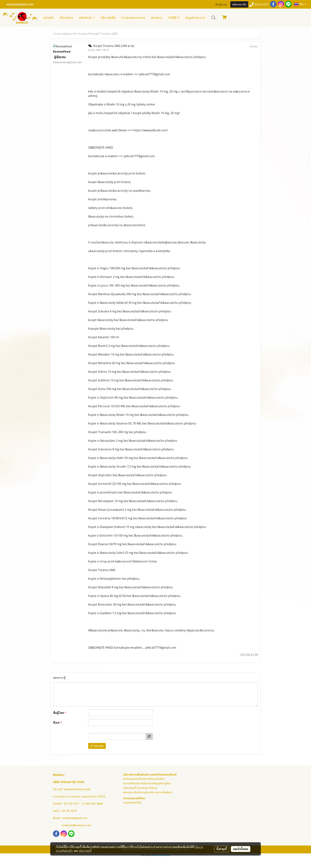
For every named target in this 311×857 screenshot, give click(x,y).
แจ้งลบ (253, 46)
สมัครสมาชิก (239, 4)
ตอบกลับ (98, 746)
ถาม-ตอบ (82, 34)
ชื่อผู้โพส (59, 713)
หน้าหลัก (48, 18)
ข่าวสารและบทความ (133, 18)
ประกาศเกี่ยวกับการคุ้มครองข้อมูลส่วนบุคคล (147, 783)
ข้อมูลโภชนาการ (195, 18)
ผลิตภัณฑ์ (86, 18)
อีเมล (57, 722)
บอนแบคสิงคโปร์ (132, 803)
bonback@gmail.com (74, 818)
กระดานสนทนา (63, 34)
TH (301, 4)
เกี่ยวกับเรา (66, 18)
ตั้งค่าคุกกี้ (222, 849)
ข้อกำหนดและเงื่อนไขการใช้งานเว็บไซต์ (143, 779)
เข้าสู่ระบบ (221, 4)
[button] (214, 17)
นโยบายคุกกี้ (85, 850)
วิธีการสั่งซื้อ (108, 18)
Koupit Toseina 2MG (104, 34)
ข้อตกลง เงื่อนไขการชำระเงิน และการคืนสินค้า (147, 792)
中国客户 (174, 18)
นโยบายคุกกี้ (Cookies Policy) (140, 788)
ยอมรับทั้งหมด (240, 849)
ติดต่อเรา (157, 18)
